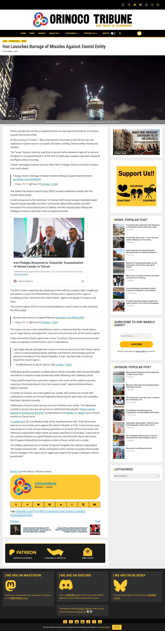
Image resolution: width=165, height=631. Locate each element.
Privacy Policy (105, 627)
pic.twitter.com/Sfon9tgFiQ (27, 179)
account (19, 598)
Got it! (117, 627)
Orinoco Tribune (84, 609)
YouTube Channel (135, 33)
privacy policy (141, 351)
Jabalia (80, 413)
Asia (5, 41)
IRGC (42, 511)
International (14, 41)
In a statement (17, 421)
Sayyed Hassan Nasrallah (21, 515)
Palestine (70, 511)
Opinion (41, 33)
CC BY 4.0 (82, 612)
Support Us (89, 33)
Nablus (70, 413)
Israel (62, 511)
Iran (36, 511)
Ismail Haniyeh (52, 511)
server (73, 595)
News (32, 33)
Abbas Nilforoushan (25, 511)
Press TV (15, 471)
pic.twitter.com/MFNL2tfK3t (70, 317)
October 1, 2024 (11, 51)
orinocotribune (45, 483)
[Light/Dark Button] (113, 33)
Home (23, 33)
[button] (120, 33)
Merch (106, 33)
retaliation (80, 511)
